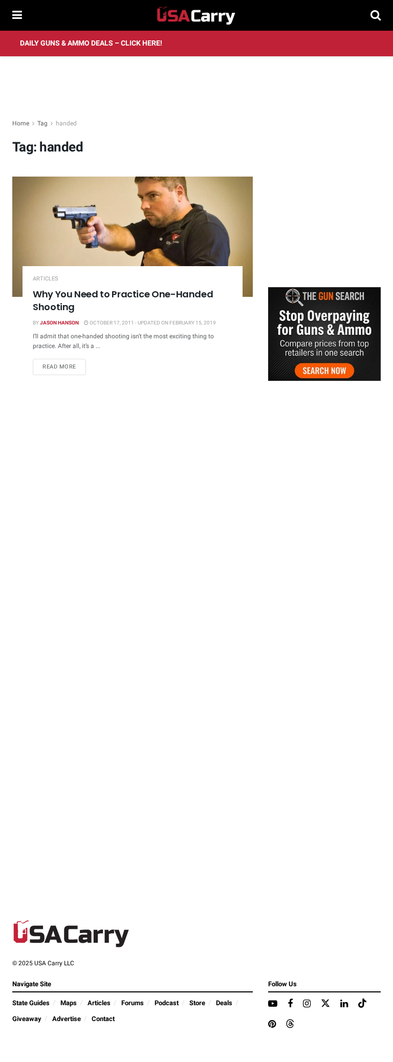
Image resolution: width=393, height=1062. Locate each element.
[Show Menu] (17, 15)
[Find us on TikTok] (362, 1004)
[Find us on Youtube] (272, 1004)
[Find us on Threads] (290, 1024)
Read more (64, 366)
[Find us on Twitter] (325, 1004)
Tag (42, 123)
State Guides (31, 1003)
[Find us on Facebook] (290, 1004)
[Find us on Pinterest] (272, 1024)
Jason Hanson (59, 323)
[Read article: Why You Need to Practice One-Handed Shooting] (132, 237)
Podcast (167, 1003)
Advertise (66, 1019)
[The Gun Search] (324, 333)
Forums (132, 1003)
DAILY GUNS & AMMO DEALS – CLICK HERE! (91, 43)
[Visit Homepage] (196, 15)
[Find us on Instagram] (307, 1004)
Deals (224, 1003)
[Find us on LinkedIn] (344, 1004)
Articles (45, 278)
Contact (103, 1019)
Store (197, 1003)
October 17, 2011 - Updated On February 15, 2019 (152, 323)
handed (66, 123)
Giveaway (26, 1019)
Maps (68, 1003)
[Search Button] (375, 15)
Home (20, 123)
